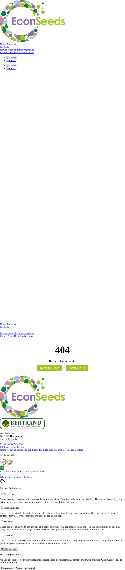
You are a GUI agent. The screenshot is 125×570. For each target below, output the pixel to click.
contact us (77, 368)
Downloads (20, 52)
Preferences (7, 568)
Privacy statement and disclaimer (16, 477)
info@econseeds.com (13, 447)
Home (3, 44)
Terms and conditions (28, 449)
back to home (49, 368)
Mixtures (18, 333)
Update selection (9, 549)
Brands (4, 52)
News (11, 52)
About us (11, 44)
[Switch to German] (12, 57)
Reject (19, 568)
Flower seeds (7, 333)
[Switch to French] (11, 60)
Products (4, 47)
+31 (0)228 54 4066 (12, 444)
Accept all (30, 568)
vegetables (28, 333)
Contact (30, 52)
